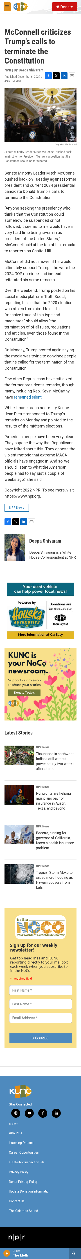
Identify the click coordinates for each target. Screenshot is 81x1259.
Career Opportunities (24, 1152)
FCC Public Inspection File (27, 1162)
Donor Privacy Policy (23, 1181)
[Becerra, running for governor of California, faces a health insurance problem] (19, 834)
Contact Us (17, 1201)
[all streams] (75, 1253)
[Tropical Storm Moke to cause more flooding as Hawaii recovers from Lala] (19, 874)
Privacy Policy (18, 1172)
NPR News (16, 507)
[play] (7, 1253)
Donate (66, 7)
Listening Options (21, 1143)
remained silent (28, 397)
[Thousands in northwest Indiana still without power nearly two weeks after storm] (19, 755)
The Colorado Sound (23, 1211)
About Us (15, 1133)
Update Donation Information (29, 1191)
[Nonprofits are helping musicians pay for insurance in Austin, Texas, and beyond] (19, 795)
